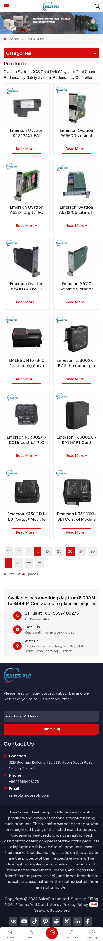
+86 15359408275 (24, 782)
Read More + (26, 149)
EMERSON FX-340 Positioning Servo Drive (27, 363)
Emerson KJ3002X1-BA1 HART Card (76, 440)
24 (48, 551)
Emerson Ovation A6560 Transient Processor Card (76, 133)
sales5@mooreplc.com (29, 795)
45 (18, 563)
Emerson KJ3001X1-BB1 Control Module (76, 517)
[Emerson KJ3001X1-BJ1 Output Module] (26, 490)
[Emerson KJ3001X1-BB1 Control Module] (76, 490)
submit (49, 729)
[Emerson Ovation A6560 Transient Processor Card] (76, 106)
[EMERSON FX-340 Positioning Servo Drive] (26, 336)
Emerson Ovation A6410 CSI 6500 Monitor (26, 286)
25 (59, 551)
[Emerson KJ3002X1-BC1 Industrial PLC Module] (26, 413)
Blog (94, 898)
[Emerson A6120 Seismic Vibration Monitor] (76, 260)
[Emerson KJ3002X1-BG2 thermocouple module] (76, 336)
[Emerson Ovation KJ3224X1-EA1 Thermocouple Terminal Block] (26, 106)
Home (13, 39)
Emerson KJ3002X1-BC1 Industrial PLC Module (26, 440)
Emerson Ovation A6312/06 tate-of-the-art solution (76, 210)
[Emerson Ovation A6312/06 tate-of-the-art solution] (76, 183)
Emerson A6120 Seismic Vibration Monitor (76, 286)
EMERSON (34, 39)
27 (81, 551)
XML (10, 904)
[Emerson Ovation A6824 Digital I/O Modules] (26, 183)
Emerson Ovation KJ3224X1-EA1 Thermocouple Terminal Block (26, 133)
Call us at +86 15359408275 (51, 613)
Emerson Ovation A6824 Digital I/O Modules (27, 210)
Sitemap (78, 898)
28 (92, 551)
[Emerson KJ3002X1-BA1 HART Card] (76, 413)
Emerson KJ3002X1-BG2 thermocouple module (76, 363)
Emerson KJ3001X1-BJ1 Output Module (26, 517)
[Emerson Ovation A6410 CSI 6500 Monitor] (26, 260)
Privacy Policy (75, 904)
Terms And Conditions (38, 904)
